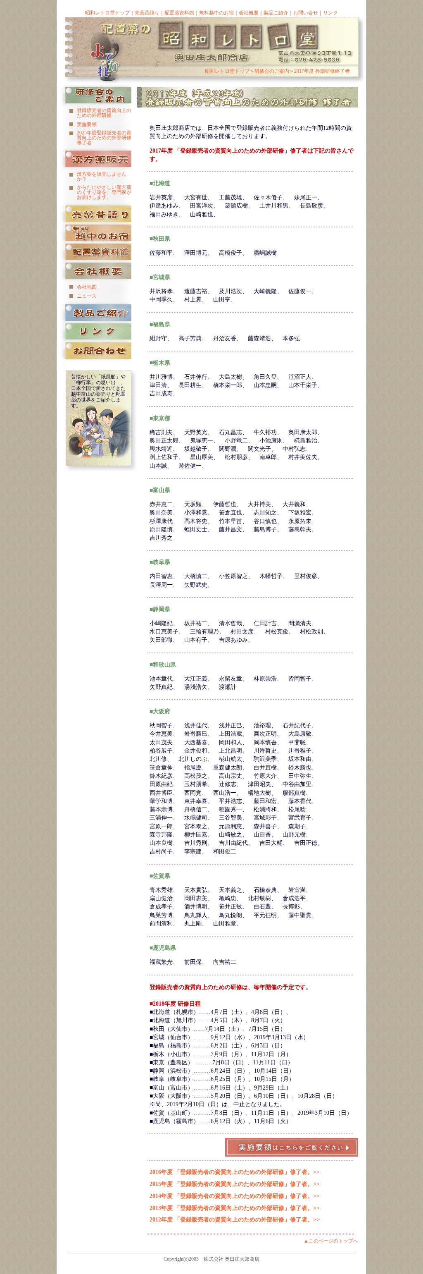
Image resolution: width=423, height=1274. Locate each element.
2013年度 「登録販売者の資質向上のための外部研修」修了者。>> (235, 1208)
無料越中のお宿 (216, 12)
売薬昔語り (147, 12)
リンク (330, 12)
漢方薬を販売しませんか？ (101, 177)
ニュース (87, 296)
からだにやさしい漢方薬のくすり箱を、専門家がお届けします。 (104, 192)
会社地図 (87, 286)
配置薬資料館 (179, 12)
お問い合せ (305, 12)
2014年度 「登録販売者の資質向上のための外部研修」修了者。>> (235, 1196)
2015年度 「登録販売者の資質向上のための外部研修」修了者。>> (235, 1184)
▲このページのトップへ (331, 1240)
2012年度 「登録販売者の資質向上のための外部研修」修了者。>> (235, 1219)
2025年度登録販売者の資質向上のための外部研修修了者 (104, 137)
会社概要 (249, 12)
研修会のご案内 (271, 71)
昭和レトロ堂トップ (107, 12)
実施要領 (87, 124)
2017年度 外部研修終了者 (322, 71)
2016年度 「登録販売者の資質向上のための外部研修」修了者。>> (235, 1172)
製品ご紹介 (276, 12)
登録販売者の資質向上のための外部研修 (104, 113)
